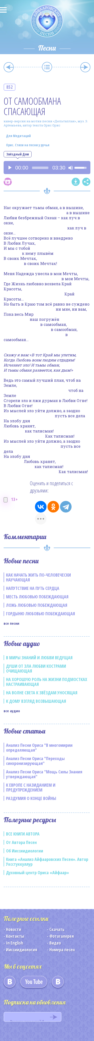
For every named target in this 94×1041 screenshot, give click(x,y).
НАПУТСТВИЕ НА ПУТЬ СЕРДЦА (32, 588)
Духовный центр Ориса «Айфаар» (37, 872)
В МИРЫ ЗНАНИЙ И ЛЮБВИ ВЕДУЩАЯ (39, 657)
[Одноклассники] (53, 507)
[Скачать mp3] (76, 182)
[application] (47, 167)
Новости (13, 929)
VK (10, 983)
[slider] (40, 168)
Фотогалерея (61, 936)
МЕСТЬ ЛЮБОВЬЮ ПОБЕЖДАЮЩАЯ (37, 596)
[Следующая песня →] (85, 67)
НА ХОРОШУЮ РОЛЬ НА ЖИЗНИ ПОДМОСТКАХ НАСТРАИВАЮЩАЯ (46, 682)
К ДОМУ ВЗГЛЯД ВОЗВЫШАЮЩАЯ (36, 701)
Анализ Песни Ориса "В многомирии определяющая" (39, 747)
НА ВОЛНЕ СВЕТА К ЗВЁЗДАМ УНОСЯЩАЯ (41, 692)
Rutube (58, 983)
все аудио (12, 710)
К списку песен (47, 67)
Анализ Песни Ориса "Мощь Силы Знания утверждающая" (44, 774)
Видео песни (8, 182)
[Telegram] (66, 507)
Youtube (33, 983)
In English (14, 943)
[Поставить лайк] (5, 499)
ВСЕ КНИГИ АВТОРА (23, 833)
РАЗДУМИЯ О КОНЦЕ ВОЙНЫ (31, 798)
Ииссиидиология (21, 950)
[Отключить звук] (70, 167)
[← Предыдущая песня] (9, 67)
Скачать (57, 929)
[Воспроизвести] (9, 167)
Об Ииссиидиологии (24, 850)
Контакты (15, 936)
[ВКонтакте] (41, 507)
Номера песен (62, 950)
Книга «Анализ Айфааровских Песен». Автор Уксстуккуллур (47, 861)
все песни (11, 623)
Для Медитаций (18, 135)
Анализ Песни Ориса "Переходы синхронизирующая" (35, 761)
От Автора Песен (21, 842)
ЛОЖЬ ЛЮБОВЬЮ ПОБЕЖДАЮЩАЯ (36, 605)
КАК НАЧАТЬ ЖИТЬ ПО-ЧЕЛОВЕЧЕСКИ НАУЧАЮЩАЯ (38, 577)
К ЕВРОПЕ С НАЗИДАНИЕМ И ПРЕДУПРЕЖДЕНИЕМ (30, 787)
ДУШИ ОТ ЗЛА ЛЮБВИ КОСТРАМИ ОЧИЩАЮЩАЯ (36, 668)
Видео (55, 943)
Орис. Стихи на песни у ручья (27, 145)
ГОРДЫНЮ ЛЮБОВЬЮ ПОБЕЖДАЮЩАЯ (40, 613)
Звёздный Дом (17, 154)
